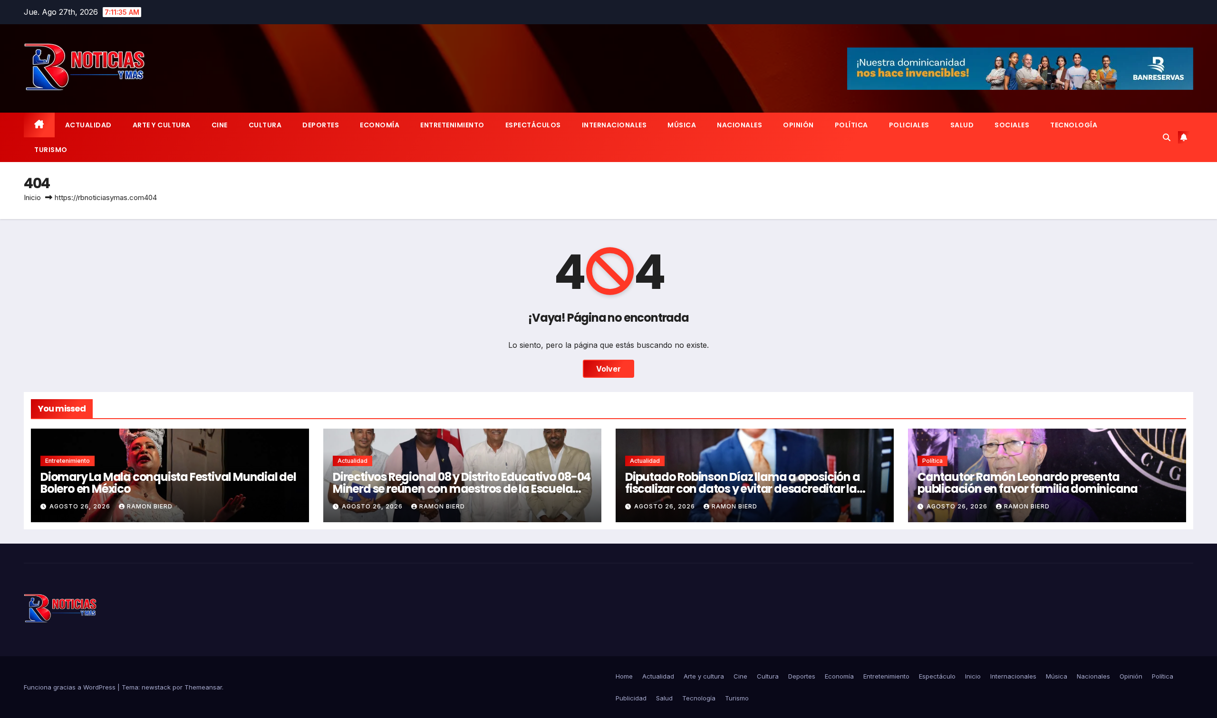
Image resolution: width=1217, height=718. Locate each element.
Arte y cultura (162, 125)
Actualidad (88, 125)
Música (681, 125)
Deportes (320, 125)
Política (851, 125)
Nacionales (739, 125)
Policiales (909, 125)
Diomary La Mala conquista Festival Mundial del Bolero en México (168, 483)
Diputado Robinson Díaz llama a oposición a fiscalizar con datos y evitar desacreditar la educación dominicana (742, 488)
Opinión (798, 125)
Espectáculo (937, 676)
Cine (220, 125)
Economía (379, 125)
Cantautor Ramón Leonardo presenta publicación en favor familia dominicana (1028, 483)
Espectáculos (533, 125)
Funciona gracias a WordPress (70, 687)
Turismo (51, 149)
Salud (962, 125)
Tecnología (1073, 125)
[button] (1166, 137)
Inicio (32, 197)
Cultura (265, 125)
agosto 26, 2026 (80, 506)
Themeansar (203, 687)
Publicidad (631, 698)
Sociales (1012, 125)
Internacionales (614, 125)
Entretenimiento (452, 125)
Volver (608, 368)
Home (624, 676)
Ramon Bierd (150, 506)
